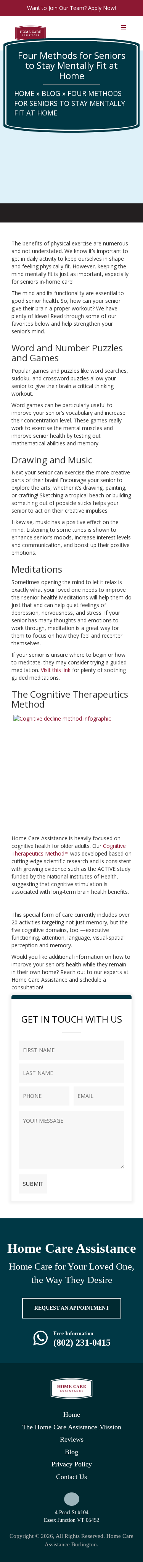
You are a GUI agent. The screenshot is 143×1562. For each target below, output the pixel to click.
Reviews (72, 1439)
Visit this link (56, 670)
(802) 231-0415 (82, 1343)
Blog (51, 93)
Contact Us (71, 1477)
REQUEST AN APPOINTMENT (71, 1308)
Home (24, 93)
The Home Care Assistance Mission (71, 1427)
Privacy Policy (71, 1464)
